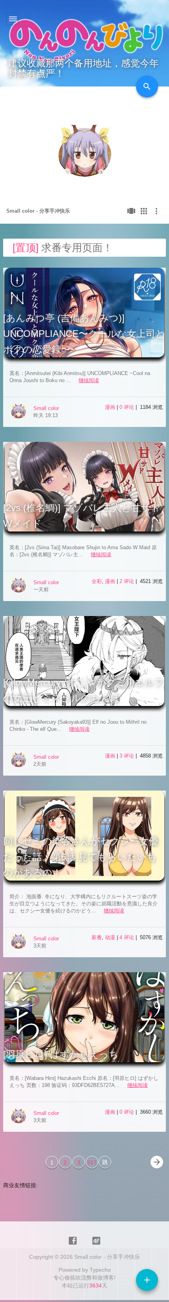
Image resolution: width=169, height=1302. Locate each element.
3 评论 (127, 756)
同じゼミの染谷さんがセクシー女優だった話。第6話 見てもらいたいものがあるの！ (80, 857)
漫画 (110, 407)
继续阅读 (89, 380)
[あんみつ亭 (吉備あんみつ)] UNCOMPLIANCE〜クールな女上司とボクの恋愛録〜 (84, 334)
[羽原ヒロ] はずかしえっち (61, 1054)
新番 (97, 937)
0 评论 (127, 407)
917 (92, 1162)
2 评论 (127, 581)
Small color (46, 408)
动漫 (110, 937)
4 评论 (127, 937)
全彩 (97, 581)
